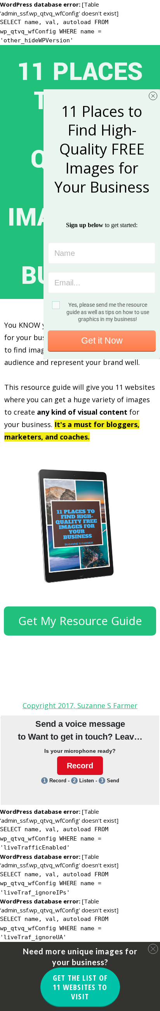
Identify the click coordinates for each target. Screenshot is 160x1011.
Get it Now (102, 340)
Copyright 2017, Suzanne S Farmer (80, 705)
